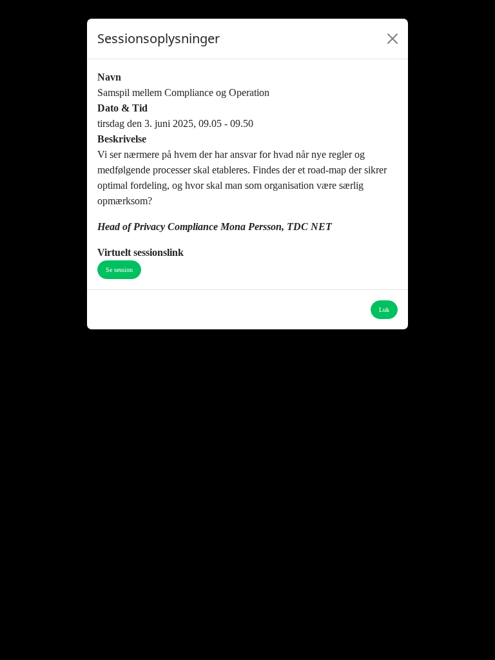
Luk (384, 309)
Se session (119, 269)
